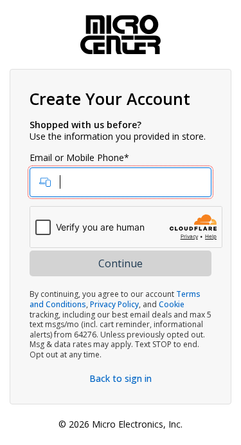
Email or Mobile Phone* (79, 158)
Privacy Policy (114, 304)
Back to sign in (120, 378)
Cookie (171, 304)
